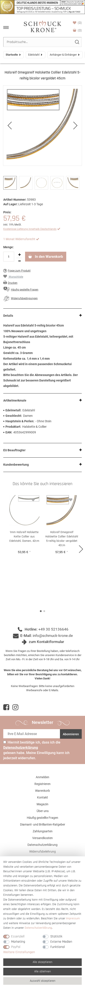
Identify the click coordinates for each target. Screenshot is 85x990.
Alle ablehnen (42, 971)
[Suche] (77, 42)
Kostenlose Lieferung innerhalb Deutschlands (29, 229)
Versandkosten (42, 838)
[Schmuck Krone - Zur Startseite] (42, 26)
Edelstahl (33, 54)
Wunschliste (80, 23)
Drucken (12, 282)
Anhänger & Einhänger (63, 54)
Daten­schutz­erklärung (38, 928)
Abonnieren (71, 734)
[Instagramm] (15, 707)
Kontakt (42, 797)
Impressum (73, 918)
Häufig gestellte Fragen (42, 817)
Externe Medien (61, 941)
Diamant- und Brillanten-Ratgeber (42, 824)
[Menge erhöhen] (19, 255)
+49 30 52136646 (53, 629)
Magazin (42, 804)
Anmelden (42, 777)
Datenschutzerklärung (42, 844)
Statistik (56, 936)
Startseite (12, 54)
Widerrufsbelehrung (42, 851)
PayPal (15, 947)
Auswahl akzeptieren (42, 981)
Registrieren (42, 784)
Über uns (43, 811)
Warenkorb (80, 30)
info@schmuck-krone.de (53, 635)
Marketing (18, 941)
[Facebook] (6, 707)
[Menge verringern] (19, 261)
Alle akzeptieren (42, 962)
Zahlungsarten (43, 831)
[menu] (6, 27)
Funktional (57, 947)
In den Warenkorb (48, 257)
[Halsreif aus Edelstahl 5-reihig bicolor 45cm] (42, 125)
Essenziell (17, 936)
